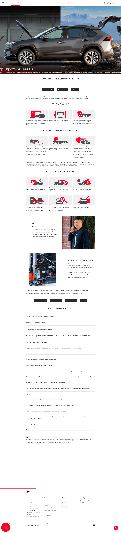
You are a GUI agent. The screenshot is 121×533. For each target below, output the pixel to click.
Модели (8, 2)
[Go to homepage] (3, 3)
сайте (61, 210)
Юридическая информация (79, 531)
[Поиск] (118, 2)
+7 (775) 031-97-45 (108, 2)
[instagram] (94, 525)
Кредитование (50, 2)
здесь (76, 165)
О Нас (25, 2)
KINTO (68, 2)
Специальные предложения (37, 2)
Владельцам (60, 2)
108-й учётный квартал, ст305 (109, 3)
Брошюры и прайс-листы (32, 516)
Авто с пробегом (17, 2)
